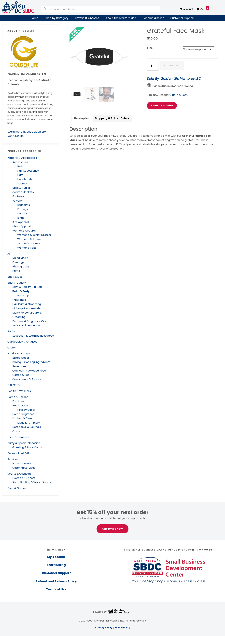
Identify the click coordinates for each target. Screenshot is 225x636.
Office (16, 431)
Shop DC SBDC (18, 7)
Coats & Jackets (23, 192)
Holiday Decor (26, 410)
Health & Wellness (19, 391)
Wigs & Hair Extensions (26, 325)
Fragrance (19, 300)
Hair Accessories (28, 171)
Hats (20, 175)
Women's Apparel (24, 231)
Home (34, 18)
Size (150, 48)
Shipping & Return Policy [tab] (112, 118)
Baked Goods (20, 358)
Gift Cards (14, 385)
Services (12, 459)
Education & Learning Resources (33, 336)
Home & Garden (17, 397)
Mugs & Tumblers (28, 423)
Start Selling (56, 565)
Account (188, 9)
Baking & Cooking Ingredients (31, 362)
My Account (56, 557)
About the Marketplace (121, 18)
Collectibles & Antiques (22, 342)
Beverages (19, 366)
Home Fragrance (23, 414)
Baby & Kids (14, 277)
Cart (204, 8)
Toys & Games (16, 488)
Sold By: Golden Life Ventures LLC (174, 78)
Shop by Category (56, 18)
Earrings (22, 209)
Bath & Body (21, 291)
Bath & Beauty (16, 283)
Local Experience (18, 437)
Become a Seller (153, 18)
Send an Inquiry (162, 105)
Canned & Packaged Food (29, 371)
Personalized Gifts (19, 453)
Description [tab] (82, 118)
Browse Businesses (87, 18)
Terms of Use (56, 589)
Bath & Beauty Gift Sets (27, 287)
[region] (112, 521)
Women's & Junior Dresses (34, 235)
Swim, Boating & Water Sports (31, 482)
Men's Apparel (21, 226)
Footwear (18, 196)
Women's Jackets (28, 243)
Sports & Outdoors (19, 474)
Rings (20, 218)
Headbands (24, 179)
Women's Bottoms (29, 239)
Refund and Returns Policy (56, 581)
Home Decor (20, 405)
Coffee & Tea (20, 375)
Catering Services (23, 468)
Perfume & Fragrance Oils (29, 321)
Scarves (22, 183)
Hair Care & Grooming (26, 304)
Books (11, 331)
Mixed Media (20, 258)
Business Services (23, 463)
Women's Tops (26, 248)
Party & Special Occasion (23, 443)
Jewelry (17, 201)
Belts (20, 166)
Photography (20, 266)
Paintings (18, 262)
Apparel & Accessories (22, 158)
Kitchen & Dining (22, 418)
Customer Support (182, 18)
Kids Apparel (20, 222)
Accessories (20, 162)
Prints (16, 271)
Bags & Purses (21, 188)
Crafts (11, 347)
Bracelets (23, 205)
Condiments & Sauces (26, 379)
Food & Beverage (18, 353)
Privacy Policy (103, 627)
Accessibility (122, 627)
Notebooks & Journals (26, 427)
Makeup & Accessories (27, 308)
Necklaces (24, 213)
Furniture (18, 401)
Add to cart (172, 65)
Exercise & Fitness (23, 478)
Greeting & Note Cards (27, 447)
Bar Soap (23, 295)
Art (9, 254)
